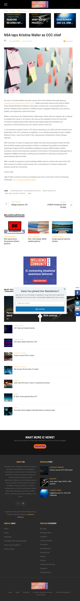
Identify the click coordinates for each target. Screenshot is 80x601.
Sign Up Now (40, 309)
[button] (40, 291)
